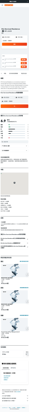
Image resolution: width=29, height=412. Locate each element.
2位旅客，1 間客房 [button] (7, 40)
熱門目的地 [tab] (13, 367)
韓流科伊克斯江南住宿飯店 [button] (7, 277)
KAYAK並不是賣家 (6, 396)
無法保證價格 (18, 391)
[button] (27, 1)
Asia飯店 (13, 407)
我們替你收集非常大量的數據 (9, 398)
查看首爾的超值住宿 (24, 287)
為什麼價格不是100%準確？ (8, 400)
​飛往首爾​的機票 (7, 376)
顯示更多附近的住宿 (24, 261)
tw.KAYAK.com (4, 407)
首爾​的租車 (6, 377)
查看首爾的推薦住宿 (24, 315)
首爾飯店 (5, 379)
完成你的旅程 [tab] (6, 367)
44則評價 (9, 31)
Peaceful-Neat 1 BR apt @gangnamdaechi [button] (10, 331)
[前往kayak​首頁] (9, 5)
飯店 (10, 407)
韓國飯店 (18, 407)
